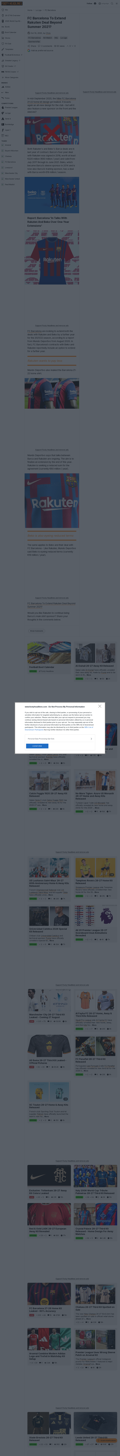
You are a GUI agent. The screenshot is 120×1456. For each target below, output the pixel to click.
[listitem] (60, 739)
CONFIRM (37, 746)
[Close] (100, 707)
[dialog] (60, 728)
